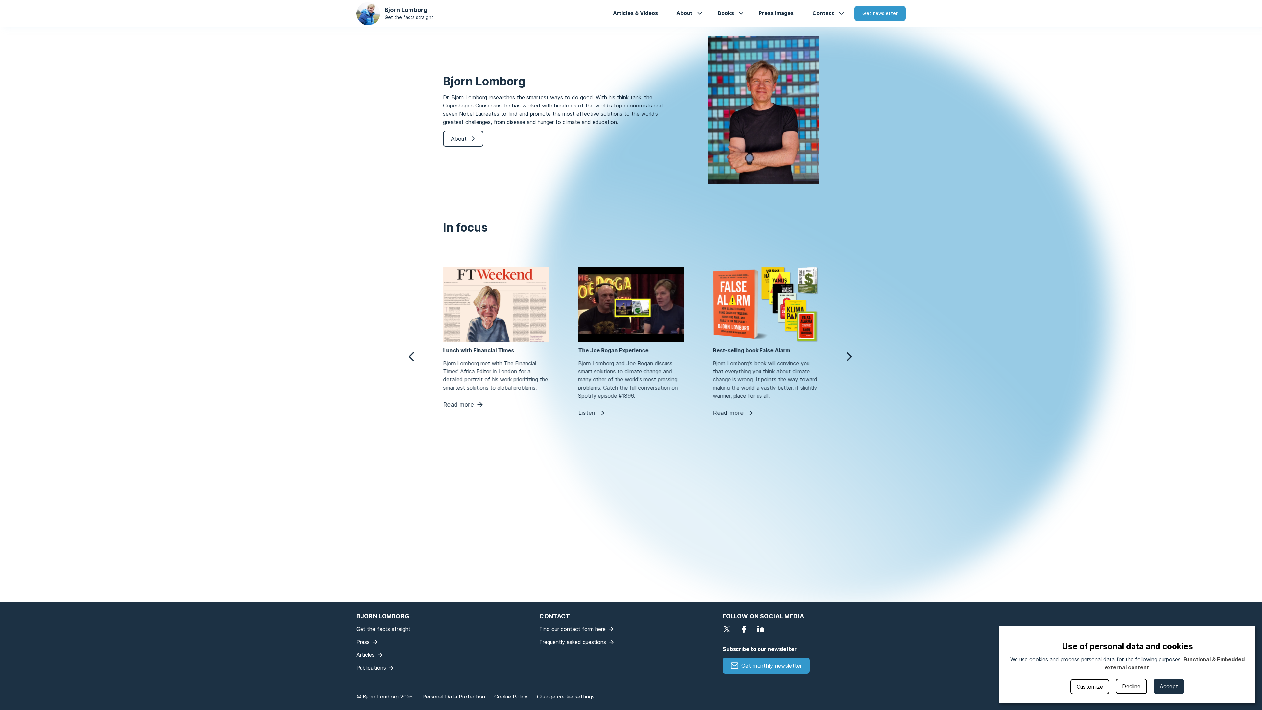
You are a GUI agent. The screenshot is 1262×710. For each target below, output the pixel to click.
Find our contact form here (572, 629)
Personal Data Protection (453, 696)
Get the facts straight (409, 17)
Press (363, 642)
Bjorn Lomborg (406, 9)
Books (726, 13)
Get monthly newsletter (771, 665)
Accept (1169, 686)
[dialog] (1127, 664)
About (684, 13)
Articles (365, 654)
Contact (823, 13)
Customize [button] (1090, 686)
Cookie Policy (510, 696)
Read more (458, 404)
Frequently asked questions (572, 642)
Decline (1131, 686)
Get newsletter (880, 13)
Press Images (776, 13)
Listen (586, 413)
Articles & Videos (635, 13)
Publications (371, 667)
